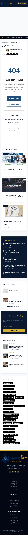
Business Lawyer (20, 406)
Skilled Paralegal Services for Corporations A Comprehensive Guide (13, 222)
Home (3, 42)
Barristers (14, 488)
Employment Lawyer (8, 411)
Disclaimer (14, 522)
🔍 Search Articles (14, 104)
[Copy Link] (16, 54)
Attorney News (14, 483)
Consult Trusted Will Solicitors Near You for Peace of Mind (15, 265)
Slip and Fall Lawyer (8, 437)
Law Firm (14, 484)
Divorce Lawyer (19, 397)
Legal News (10, 122)
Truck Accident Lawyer (9, 431)
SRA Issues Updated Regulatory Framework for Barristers (16, 347)
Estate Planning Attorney (9, 420)
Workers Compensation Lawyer (11, 414)
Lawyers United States (14, 489)
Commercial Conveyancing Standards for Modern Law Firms (16, 356)
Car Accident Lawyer (9, 388)
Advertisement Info (14, 514)
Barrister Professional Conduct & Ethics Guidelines (16, 365)
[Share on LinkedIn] (10, 54)
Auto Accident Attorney (9, 391)
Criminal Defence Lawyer (14, 502)
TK (15, 471)
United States (18, 122)
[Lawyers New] (7, 3)
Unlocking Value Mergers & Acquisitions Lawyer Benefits (15, 273)
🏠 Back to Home (14, 98)
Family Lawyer (14, 498)
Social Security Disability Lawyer (11, 443)
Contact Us (14, 517)
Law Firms (20, 119)
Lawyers (7, 119)
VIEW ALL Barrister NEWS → (14, 370)
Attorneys (13, 119)
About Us (14, 515)
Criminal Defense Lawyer (9, 394)
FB (10, 471)
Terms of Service (14, 520)
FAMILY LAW (19, 37)
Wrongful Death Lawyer (9, 440)
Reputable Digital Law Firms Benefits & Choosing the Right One (14, 196)
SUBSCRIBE (14, 330)
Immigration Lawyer (8, 403)
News (7, 42)
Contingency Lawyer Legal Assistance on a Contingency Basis (14, 258)
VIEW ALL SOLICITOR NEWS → (14, 306)
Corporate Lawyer (8, 408)
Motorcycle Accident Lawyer (10, 434)
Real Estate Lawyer (18, 423)
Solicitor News (14, 486)
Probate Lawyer (7, 423)
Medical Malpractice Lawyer (10, 417)
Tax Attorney (7, 426)
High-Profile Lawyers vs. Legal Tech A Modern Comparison (13, 170)
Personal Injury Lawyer (9, 386)
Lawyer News (14, 481)
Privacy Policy (14, 523)
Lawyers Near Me (8, 383)
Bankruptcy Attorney (9, 406)
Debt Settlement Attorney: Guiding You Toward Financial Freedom (14, 251)
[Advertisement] (14, 21)
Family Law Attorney (8, 397)
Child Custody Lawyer (9, 400)
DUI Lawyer (14, 426)
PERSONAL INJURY (10, 37)
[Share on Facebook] (7, 54)
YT (18, 471)
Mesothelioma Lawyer (9, 429)
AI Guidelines (14, 518)
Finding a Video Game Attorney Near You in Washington (15, 244)
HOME (2, 37)
